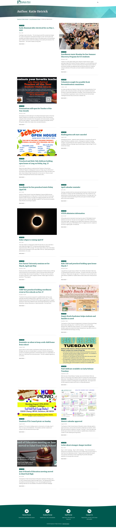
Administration (66, 523)
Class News (21, 25)
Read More (22, 43)
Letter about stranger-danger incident (76, 445)
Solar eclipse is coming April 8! (31, 240)
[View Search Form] (98, 2)
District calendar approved (71, 421)
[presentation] (79, 36)
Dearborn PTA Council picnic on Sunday (35, 421)
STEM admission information (73, 213)
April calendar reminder (70, 187)
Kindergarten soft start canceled (74, 135)
